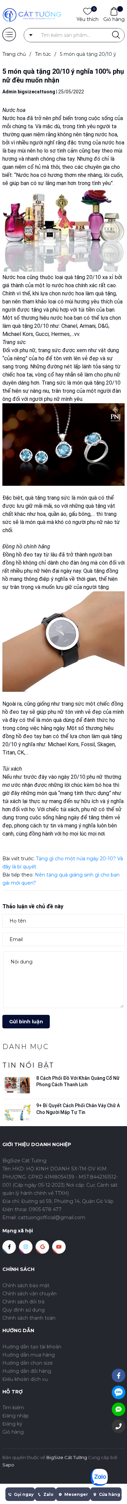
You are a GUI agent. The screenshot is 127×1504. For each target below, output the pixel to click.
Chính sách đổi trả (23, 1302)
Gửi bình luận (26, 1022)
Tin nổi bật (28, 1065)
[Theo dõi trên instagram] (26, 1247)
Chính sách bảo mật (25, 1285)
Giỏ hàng (114, 19)
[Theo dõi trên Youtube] (59, 1247)
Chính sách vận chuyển (29, 1294)
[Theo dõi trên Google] (42, 1247)
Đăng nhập (15, 1416)
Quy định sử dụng (23, 1310)
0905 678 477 (45, 1209)
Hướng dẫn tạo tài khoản (31, 1347)
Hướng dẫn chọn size (27, 1363)
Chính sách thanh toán (29, 1318)
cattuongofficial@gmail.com (51, 1217)
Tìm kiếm (13, 1408)
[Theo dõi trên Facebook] (9, 1247)
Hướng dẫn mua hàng (28, 1355)
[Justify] (116, 35)
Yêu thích (88, 19)
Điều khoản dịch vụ (25, 1379)
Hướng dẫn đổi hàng (26, 1371)
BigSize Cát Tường (66, 1457)
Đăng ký (12, 1424)
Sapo (8, 1464)
